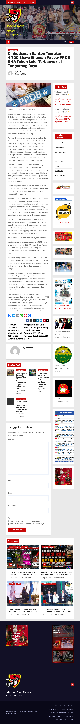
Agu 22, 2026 (48, 614)
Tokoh (71, 720)
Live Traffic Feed (65, 412)
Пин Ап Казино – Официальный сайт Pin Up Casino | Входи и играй (21, 406)
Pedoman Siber (53, 713)
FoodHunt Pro (60, 147)
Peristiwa (52, 716)
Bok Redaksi (63, 706)
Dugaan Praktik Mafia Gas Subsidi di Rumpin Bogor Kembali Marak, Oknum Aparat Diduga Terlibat (21, 575)
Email (11, 493)
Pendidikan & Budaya (66, 713)
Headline (12, 584)
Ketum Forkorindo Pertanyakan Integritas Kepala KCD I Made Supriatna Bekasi (15, 331)
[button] (65, 42)
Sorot (18, 584)
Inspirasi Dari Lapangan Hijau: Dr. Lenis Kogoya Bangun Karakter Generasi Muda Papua (43, 380)
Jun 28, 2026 (20, 414)
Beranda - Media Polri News (65, 417)
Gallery (70, 706)
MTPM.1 (19, 72)
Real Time (65, 461)
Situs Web (12, 506)
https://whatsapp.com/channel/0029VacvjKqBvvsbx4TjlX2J (63, 119)
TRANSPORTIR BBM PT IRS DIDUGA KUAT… (64, 427)
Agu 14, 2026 (20, 391)
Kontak (63, 709)
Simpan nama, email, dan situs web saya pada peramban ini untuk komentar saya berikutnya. (26, 522)
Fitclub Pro (59, 171)
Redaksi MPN (26, 578)
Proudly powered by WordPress (16, 712)
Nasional (53, 584)
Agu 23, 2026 (14, 614)
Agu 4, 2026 (42, 389)
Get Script (59, 461)
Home (56, 706)
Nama (11, 480)
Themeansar (12, 714)
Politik (58, 716)
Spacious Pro (59, 143)
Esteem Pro (59, 161)
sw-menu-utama (67, 716)
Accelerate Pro (60, 157)
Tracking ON (71, 461)
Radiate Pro (59, 166)
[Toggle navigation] (61, 41)
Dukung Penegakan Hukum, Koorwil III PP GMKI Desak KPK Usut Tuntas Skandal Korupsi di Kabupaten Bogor (23, 611)
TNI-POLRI (24, 547)
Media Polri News (18, 692)
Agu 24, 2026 (14, 578)
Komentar (12, 439)
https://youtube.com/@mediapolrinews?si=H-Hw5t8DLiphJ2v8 (63, 102)
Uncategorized (13, 50)
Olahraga (70, 709)
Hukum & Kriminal (14, 547)
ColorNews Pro (60, 152)
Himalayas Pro (60, 175)
